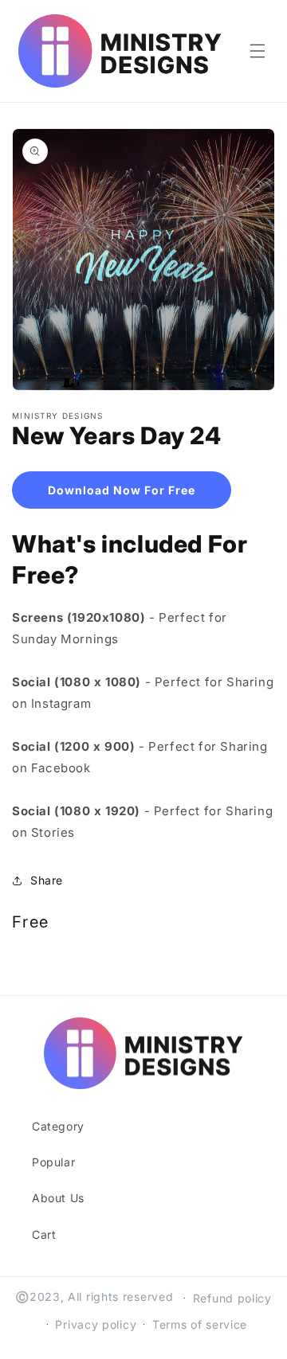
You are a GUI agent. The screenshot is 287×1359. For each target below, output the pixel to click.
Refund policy (232, 1298)
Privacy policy (95, 1324)
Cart (44, 1234)
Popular (53, 1162)
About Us (58, 1198)
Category (58, 1126)
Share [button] (46, 880)
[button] (257, 50)
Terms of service (199, 1324)
